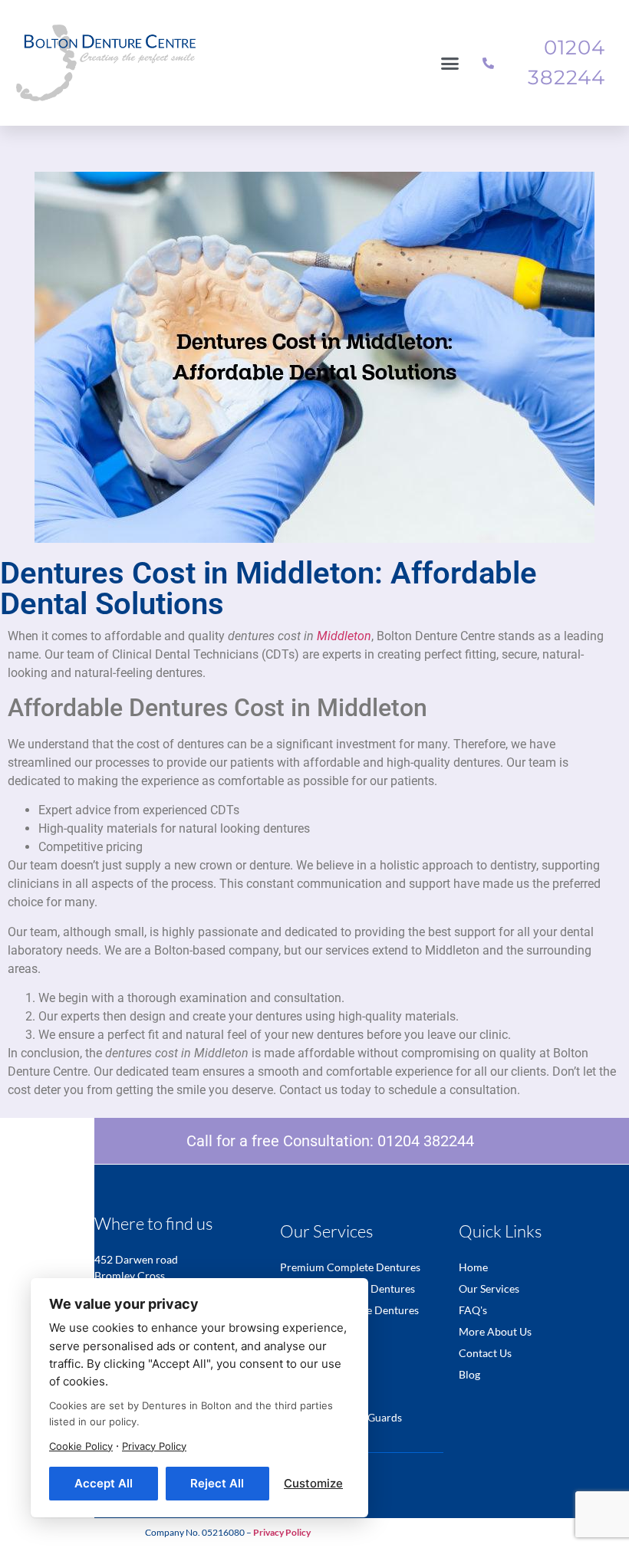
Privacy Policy (154, 1446)
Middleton (344, 636)
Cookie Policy (81, 1446)
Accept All (103, 1483)
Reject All (217, 1483)
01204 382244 (425, 1141)
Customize (313, 1483)
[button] (450, 62)
